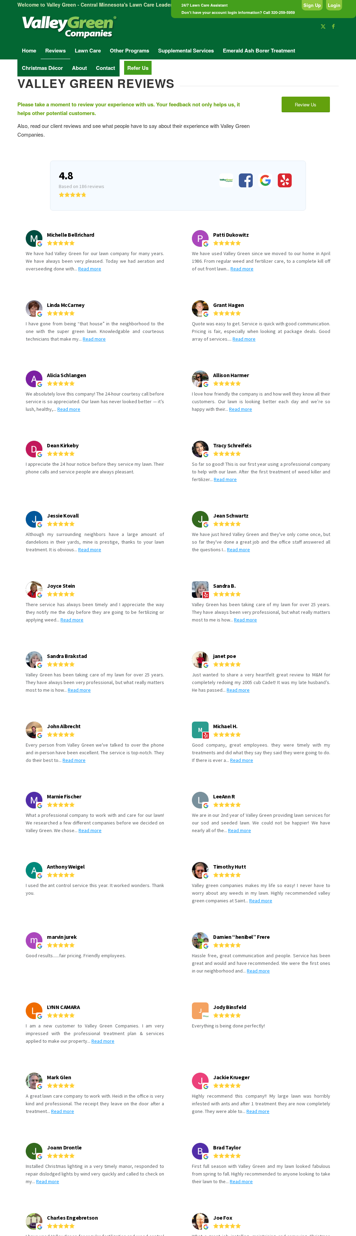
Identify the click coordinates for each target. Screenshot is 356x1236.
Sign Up (312, 5)
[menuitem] (29, 50)
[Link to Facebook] (333, 26)
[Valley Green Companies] (69, 26)
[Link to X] (323, 26)
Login (334, 5)
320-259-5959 (283, 12)
